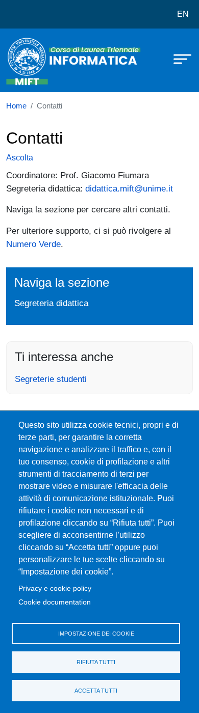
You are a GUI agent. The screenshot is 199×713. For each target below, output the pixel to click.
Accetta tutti (95, 691)
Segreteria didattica (51, 303)
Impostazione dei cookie (96, 633)
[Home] (31, 60)
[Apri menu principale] (177, 58)
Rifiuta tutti (96, 662)
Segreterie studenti (51, 379)
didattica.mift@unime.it (129, 188)
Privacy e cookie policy (54, 588)
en (183, 14)
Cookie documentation (54, 602)
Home (16, 106)
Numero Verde (33, 244)
